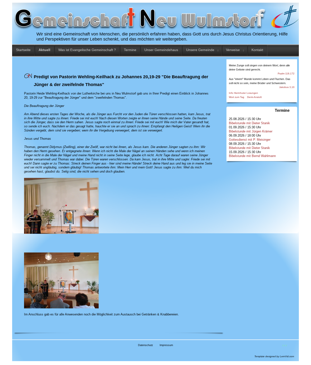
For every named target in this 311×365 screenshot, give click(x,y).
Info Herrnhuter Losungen (243, 93)
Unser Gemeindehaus (161, 50)
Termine (130, 50)
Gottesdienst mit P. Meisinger (249, 139)
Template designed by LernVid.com (274, 356)
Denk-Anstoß (254, 97)
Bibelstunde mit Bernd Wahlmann (252, 156)
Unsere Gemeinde (200, 50)
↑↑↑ (284, 345)
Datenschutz (145, 345)
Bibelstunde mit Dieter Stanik (249, 123)
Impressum (166, 345)
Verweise (233, 50)
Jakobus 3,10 (286, 87)
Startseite (23, 50)
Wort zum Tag (236, 97)
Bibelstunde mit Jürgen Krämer (250, 131)
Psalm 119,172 (286, 73)
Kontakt (257, 50)
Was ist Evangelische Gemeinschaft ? (87, 50)
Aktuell (44, 50)
